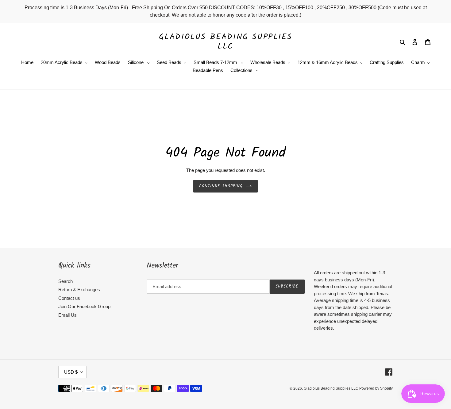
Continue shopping (221, 186)
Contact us (69, 298)
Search (65, 281)
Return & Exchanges (79, 289)
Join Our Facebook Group (84, 306)
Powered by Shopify (376, 388)
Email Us (67, 315)
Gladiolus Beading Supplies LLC (225, 41)
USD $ (71, 372)
